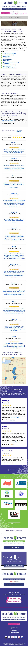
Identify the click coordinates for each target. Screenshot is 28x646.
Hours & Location (14, 627)
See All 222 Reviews (19, 130)
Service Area (10, 17)
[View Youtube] (18, 637)
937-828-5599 (17, 14)
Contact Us (14, 629)
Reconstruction (7, 66)
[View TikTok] (6, 637)
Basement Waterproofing (9, 65)
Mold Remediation (7, 59)
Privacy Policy (14, 630)
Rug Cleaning (6, 60)
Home (3, 17)
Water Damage (6, 56)
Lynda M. (5, 426)
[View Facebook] (22, 637)
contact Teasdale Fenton (8, 120)
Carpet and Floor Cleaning (9, 53)
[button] (14, 378)
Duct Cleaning (6, 63)
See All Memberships (14, 523)
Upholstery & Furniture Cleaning (11, 62)
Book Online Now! (6, 13)
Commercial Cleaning (8, 55)
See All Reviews (14, 470)
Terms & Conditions (14, 632)
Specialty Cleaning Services (10, 67)
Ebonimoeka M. (7, 451)
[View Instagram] (12, 637)
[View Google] (9, 637)
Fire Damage (6, 57)
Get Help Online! (14, 601)
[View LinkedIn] (15, 637)
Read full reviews (15, 417)
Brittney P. (5, 401)
